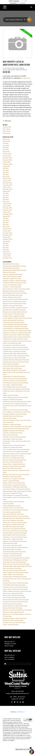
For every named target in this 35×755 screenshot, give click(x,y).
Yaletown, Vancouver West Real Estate (14, 622)
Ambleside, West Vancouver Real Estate (14, 282)
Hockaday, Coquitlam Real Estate (12, 433)
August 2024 (6, 191)
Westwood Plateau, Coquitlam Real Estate (15, 606)
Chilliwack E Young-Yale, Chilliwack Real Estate (17, 333)
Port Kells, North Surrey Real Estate (13, 508)
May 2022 (5, 247)
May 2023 (5, 222)
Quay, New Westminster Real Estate (13, 514)
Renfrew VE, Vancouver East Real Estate (15, 522)
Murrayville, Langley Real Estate (12, 476)
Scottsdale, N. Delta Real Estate (12, 556)
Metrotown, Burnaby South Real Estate (14, 466)
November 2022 (7, 235)
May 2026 (5, 147)
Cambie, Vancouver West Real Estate (13, 314)
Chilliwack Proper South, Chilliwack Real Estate (17, 337)
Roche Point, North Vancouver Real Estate (15, 531)
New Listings (6, 129)
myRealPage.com (20, 711)
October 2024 (7, 187)
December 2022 (7, 233)
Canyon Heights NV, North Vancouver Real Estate (17, 318)
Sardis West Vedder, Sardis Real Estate (14, 551)
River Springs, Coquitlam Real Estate (13, 524)
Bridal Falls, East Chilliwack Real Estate (14, 301)
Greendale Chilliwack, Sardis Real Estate (15, 414)
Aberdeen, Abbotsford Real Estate (12, 274)
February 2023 (7, 228)
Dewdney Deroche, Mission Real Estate (14, 358)
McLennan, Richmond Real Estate (13, 462)
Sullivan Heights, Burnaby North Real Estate (15, 572)
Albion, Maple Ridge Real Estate (12, 276)
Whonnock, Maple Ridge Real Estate (13, 612)
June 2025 (6, 170)
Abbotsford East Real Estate (11, 264)
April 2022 (6, 249)
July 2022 (5, 243)
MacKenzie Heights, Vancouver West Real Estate (17, 453)
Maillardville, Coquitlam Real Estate (13, 456)
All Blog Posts (7, 127)
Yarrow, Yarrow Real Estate (11, 624)
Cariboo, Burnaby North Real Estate (13, 320)
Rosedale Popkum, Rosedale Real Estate (15, 533)
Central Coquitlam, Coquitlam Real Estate (15, 326)
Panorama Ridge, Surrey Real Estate (13, 501)
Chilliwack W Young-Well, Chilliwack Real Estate (17, 341)
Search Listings (8, 645)
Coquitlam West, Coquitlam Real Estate (14, 351)
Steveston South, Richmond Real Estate (14, 570)
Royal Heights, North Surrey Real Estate (14, 535)
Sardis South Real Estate (10, 543)
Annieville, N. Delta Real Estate (12, 287)
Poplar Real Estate (8, 503)
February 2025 (7, 178)
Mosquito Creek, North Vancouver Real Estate (16, 474)
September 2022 (7, 239)
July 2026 (5, 143)
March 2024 (6, 201)
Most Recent (6, 139)
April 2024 (6, 199)
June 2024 (6, 195)
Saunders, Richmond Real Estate (12, 553)
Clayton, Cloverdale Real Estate (12, 343)
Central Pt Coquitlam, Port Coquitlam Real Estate (17, 330)
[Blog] (23, 702)
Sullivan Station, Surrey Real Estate (13, 574)
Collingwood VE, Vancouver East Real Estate (16, 349)
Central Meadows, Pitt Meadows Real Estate (15, 328)
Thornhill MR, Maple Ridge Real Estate (14, 585)
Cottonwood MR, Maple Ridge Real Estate (15, 353)
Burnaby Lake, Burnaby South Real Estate (15, 312)
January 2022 (7, 256)
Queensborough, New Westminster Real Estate (16, 518)
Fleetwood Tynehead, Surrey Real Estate (15, 380)
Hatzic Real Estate (8, 422)
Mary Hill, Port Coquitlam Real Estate (13, 458)
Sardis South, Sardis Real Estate (12, 545)
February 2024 (7, 203)
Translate (22, 3)
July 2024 (5, 193)
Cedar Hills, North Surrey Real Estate (13, 322)
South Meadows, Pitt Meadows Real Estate (15, 560)
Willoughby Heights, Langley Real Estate (14, 618)
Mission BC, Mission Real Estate (12, 468)
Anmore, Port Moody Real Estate (12, 285)
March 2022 (6, 251)
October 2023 (7, 212)
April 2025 (6, 174)
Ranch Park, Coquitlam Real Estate (13, 520)
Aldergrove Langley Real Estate (12, 278)
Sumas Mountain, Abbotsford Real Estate (14, 576)
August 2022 (6, 241)
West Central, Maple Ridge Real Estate (14, 597)
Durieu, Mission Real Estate (11, 364)
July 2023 (5, 218)
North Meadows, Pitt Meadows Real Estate (15, 487)
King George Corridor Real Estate (12, 439)
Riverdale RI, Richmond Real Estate (13, 526)
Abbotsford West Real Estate (11, 268)
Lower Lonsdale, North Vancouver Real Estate (16, 449)
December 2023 (7, 208)
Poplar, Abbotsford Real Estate (11, 506)
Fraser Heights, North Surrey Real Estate (14, 387)
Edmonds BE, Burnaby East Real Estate (14, 370)
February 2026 (7, 153)
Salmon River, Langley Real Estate (13, 539)
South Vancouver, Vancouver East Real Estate (16, 564)
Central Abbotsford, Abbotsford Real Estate (15, 324)
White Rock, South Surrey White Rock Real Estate (17, 610)
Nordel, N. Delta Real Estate (11, 481)
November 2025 (7, 160)
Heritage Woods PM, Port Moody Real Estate (16, 428)
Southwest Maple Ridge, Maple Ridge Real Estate (17, 566)
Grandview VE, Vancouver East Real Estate (15, 410)
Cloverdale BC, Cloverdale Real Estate (14, 345)
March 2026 (6, 151)
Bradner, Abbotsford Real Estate (12, 297)
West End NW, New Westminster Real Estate (16, 599)
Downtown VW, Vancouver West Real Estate (15, 362)
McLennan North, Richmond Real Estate (14, 460)
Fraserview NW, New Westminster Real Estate (16, 389)
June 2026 (6, 145)
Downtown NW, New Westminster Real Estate (16, 360)
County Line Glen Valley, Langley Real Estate (16, 355)
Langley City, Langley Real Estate (12, 447)
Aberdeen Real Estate (9, 272)
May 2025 (5, 172)
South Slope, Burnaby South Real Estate (14, 562)
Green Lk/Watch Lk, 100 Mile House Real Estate (17, 412)
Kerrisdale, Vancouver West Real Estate (14, 437)
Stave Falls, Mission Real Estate (12, 568)
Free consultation (9, 659)
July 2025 (5, 168)
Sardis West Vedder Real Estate (12, 549)
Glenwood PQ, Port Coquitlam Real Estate (15, 403)
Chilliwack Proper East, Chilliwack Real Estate (16, 335)
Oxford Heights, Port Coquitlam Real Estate (15, 495)
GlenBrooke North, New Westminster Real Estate (17, 401)
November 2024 (7, 185)
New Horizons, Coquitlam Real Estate (14, 478)
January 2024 (7, 206)
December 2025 (7, 158)
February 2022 (7, 254)
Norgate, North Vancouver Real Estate (14, 483)
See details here (26, 78)
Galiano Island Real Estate (10, 395)
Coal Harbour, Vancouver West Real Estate (15, 347)
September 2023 (7, 214)
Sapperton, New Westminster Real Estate (15, 541)
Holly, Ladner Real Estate (10, 435)
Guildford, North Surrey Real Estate (13, 416)
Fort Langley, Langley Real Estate (12, 385)
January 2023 (7, 231)
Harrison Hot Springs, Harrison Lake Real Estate (17, 420)
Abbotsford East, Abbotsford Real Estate (14, 266)
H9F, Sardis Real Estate (10, 418)
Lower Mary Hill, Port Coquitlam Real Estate (15, 451)
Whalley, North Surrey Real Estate (12, 608)
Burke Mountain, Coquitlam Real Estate (14, 310)
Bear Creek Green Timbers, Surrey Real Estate (16, 289)
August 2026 (6, 141)
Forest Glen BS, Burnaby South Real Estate (15, 383)
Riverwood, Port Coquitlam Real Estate (14, 528)
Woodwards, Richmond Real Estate (13, 620)
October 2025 (7, 162)
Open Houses (7, 131)
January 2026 (7, 156)
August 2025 (6, 166)
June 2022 (6, 245)
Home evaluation (9, 657)
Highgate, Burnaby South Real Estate (13, 430)
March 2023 (6, 226)
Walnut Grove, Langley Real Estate (13, 593)
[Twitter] (15, 702)
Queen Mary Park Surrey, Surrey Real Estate (15, 516)
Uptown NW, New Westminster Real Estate (15, 589)
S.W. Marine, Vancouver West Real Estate (15, 537)
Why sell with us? (9, 655)
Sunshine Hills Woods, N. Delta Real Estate (15, 583)
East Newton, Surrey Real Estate (12, 368)
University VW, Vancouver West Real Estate (15, 587)
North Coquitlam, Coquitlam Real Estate (14, 485)
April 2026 (6, 149)
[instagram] (17, 702)
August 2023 (6, 216)
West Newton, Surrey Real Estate (12, 604)
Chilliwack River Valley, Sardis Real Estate (15, 339)
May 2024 (5, 197)
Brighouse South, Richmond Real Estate (14, 303)
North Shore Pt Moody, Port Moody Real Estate (16, 489)
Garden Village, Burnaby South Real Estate (15, 397)
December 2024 (7, 183)
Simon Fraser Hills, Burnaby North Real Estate (16, 558)
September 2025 (7, 164)
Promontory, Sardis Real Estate (12, 512)
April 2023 (6, 224)
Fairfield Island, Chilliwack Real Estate (14, 376)
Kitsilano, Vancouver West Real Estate (14, 445)
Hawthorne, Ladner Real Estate (12, 424)
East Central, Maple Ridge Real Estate (14, 366)
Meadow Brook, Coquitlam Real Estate (14, 464)
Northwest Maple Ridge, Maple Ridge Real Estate (17, 491)
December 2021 (7, 258)
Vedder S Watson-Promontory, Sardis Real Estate (17, 591)
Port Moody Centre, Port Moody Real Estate (15, 510)
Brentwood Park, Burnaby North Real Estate (15, 299)
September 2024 (7, 189)
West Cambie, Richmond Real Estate (13, 595)
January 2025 (7, 181)
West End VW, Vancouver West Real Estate (15, 601)
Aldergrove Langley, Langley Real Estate (14, 280)
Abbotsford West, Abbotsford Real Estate (17, 69)
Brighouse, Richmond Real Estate (12, 305)
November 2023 (7, 210)
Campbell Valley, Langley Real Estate (14, 316)
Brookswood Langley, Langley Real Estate (15, 307)
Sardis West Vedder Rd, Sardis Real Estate (15, 547)
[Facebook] (12, 702)
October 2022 (7, 237)
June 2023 (6, 220)
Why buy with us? (9, 641)
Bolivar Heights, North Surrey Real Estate (15, 293)
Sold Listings (6, 133)
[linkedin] (20, 702)
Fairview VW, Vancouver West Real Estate (15, 378)
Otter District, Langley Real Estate (12, 493)
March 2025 (6, 176)
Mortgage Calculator (10, 643)
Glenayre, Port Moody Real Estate (12, 399)
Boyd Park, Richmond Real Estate (12, 295)
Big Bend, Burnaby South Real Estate (13, 291)
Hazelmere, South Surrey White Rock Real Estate (17, 426)
